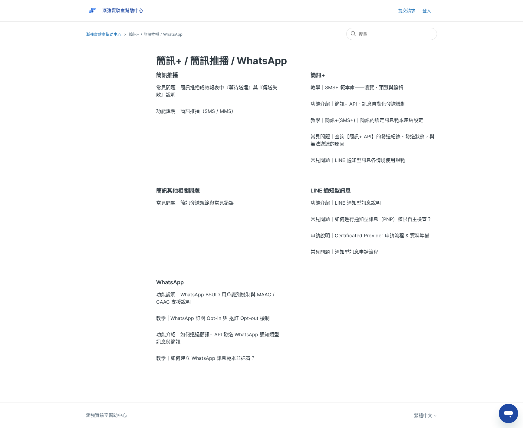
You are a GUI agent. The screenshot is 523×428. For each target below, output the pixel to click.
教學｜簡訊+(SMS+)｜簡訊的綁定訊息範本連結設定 (367, 120)
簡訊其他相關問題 (178, 190)
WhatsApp (170, 282)
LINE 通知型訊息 (331, 190)
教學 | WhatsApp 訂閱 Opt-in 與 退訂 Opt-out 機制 (213, 318)
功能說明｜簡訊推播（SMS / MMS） (196, 111)
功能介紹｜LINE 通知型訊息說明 (346, 203)
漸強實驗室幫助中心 (103, 34)
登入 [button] (427, 10)
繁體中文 (423, 415)
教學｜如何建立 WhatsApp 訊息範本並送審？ (205, 358)
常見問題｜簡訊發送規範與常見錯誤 (195, 203)
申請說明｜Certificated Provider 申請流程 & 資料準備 (370, 235)
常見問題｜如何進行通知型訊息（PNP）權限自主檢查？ (371, 219)
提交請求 (406, 10)
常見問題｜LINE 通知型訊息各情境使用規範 (358, 160)
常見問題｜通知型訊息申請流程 (344, 252)
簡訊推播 (167, 75)
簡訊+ (318, 75)
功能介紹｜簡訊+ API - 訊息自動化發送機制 (358, 104)
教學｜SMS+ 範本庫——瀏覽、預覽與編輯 (357, 87)
